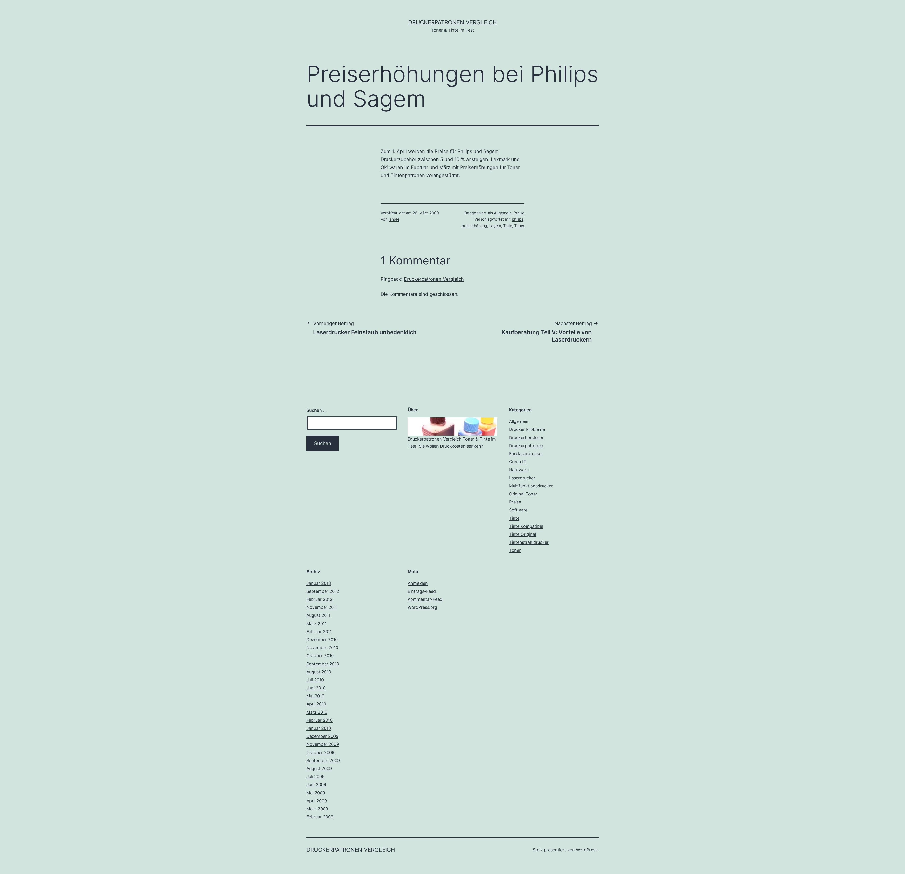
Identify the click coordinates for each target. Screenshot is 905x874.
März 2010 (316, 712)
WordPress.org (422, 607)
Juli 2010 (315, 679)
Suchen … (316, 410)
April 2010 (316, 703)
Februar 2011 (319, 631)
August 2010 (318, 671)
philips (517, 219)
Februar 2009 (319, 816)
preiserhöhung (474, 225)
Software (518, 509)
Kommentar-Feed (425, 599)
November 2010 (322, 647)
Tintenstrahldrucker (529, 542)
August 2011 (318, 615)
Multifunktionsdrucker (531, 485)
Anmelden (418, 583)
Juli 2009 (315, 776)
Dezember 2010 (322, 639)
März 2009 (317, 808)
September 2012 (322, 591)
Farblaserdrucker (526, 453)
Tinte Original (522, 534)
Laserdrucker (522, 477)
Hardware (519, 469)
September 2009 (323, 760)
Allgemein (502, 212)
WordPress (586, 849)
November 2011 (321, 607)
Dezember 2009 (322, 736)
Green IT (517, 461)
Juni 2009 (316, 784)
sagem (495, 225)
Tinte (507, 225)
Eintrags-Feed (422, 591)
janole (394, 219)
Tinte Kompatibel (526, 526)
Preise (519, 212)
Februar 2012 (319, 599)
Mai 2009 (315, 792)
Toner (519, 225)
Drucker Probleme (527, 429)
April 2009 (316, 800)
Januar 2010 (318, 728)
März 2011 (316, 623)
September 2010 (322, 663)
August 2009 (319, 768)
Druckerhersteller (526, 437)
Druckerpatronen (526, 445)
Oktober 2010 (320, 655)
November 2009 (322, 744)
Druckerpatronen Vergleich (452, 22)
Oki (384, 167)
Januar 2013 (318, 583)
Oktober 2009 (320, 752)
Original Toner (523, 493)
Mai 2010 (315, 695)
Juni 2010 (315, 687)
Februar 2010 (319, 720)
